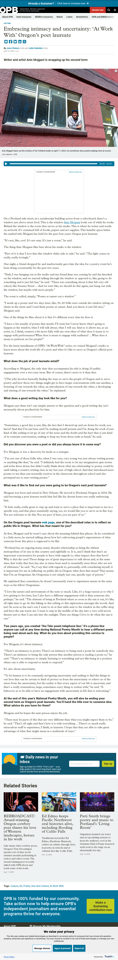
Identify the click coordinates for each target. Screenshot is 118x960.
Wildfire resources (44, 17)
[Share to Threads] (24, 41)
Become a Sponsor (75, 172)
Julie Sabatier (36, 48)
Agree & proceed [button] (62, 948)
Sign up (108, 763)
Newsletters (82, 17)
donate (97, 10)
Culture (7, 23)
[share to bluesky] (15, 41)
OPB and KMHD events (103, 17)
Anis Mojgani (72, 222)
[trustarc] (109, 957)
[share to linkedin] (20, 41)
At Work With (57, 886)
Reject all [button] (79, 948)
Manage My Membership (47, 926)
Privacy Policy (9, 957)
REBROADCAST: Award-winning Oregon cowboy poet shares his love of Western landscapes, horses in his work (20, 827)
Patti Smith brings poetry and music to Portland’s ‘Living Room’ (96, 822)
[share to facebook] (10, 41)
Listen (69, 17)
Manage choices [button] (42, 948)
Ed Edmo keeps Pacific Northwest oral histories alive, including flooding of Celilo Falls (57, 824)
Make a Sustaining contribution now (100, 906)
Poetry (26, 886)
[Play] (6, 163)
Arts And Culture (40, 886)
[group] (59, 163)
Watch (60, 17)
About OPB (7, 17)
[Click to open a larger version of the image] (115, 71)
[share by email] (6, 41)
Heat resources (23, 17)
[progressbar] (53, 163)
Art (20, 886)
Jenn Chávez (13, 48)
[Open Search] (109, 10)
